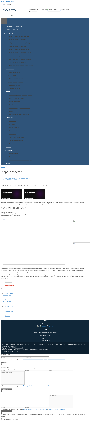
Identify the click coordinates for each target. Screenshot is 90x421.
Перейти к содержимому (7, 1)
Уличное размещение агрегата (17, 137)
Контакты (8, 163)
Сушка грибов (12, 134)
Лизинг (11, 111)
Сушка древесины (14, 127)
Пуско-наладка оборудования (17, 98)
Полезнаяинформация (8, 149)
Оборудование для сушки (19, 36)
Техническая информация (16, 140)
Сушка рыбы (12, 121)
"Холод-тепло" (19, 348)
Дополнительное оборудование (17, 62)
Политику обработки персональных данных (35, 359)
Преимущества (10, 69)
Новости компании (14, 153)
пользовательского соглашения (49, 344)
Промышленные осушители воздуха (18, 56)
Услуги (8, 91)
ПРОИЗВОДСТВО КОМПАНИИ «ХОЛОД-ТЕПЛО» (17, 178)
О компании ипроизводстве (8, 294)
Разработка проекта (14, 104)
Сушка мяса (12, 124)
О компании (8, 282)
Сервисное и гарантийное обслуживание (19, 114)
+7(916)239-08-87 (45, 340)
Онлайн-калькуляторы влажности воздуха (20, 160)
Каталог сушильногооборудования (11, 31)
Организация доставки (15, 101)
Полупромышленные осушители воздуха (20, 59)
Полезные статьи (13, 156)
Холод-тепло (10, 10)
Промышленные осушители (16, 143)
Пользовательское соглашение (56, 359)
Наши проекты (10, 117)
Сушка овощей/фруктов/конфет (17, 130)
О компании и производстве (14, 26)
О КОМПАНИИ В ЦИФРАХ (11, 180)
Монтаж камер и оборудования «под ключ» (20, 95)
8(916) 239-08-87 (33, 11)
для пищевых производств (21, 65)
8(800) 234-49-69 (33, 9)
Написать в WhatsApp (54, 11)
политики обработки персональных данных (28, 344)
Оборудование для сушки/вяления (19, 49)
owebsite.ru (14, 351)
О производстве (9, 285)
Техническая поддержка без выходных (19, 108)
